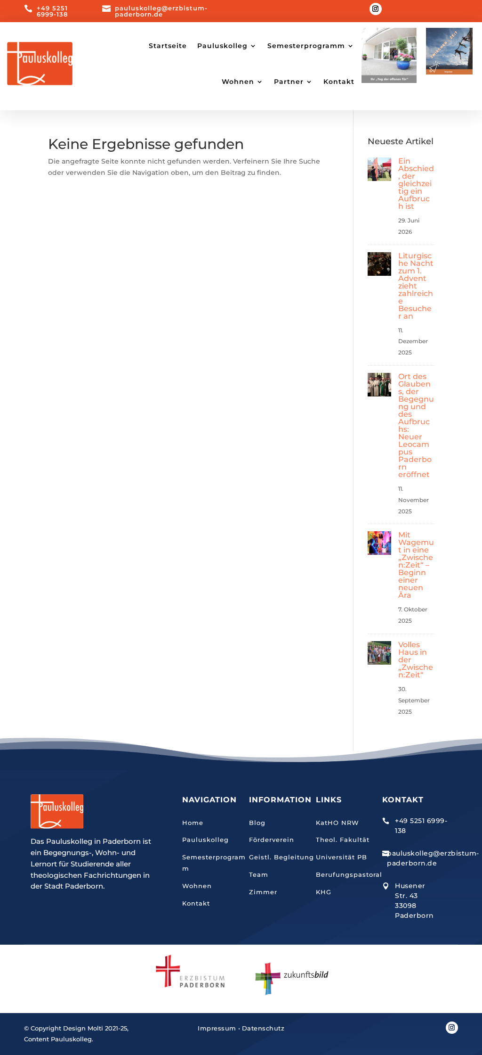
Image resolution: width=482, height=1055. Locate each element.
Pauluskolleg (205, 839)
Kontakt (338, 81)
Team (258, 874)
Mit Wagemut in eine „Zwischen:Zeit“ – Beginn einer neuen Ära (416, 565)
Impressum (217, 1028)
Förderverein (271, 839)
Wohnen (197, 886)
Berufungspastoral (349, 874)
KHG (323, 892)
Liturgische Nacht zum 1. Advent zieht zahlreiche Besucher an (416, 286)
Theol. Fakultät (343, 839)
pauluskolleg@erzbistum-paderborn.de (161, 11)
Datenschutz (263, 1028)
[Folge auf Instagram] (376, 9)
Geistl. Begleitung (281, 857)
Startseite (168, 45)
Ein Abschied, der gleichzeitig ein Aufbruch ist (416, 184)
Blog (257, 822)
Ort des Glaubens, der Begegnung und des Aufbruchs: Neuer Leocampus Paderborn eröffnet (416, 425)
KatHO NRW (337, 822)
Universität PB (341, 857)
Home (192, 822)
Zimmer (263, 892)
